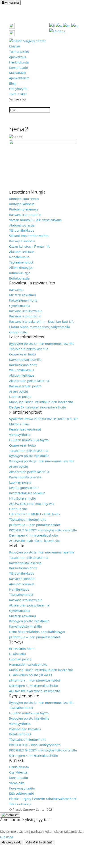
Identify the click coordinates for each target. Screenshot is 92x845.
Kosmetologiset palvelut (27, 493)
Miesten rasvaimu (22, 295)
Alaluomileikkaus (21, 252)
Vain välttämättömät (40, 842)
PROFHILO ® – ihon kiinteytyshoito (34, 745)
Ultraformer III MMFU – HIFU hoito (34, 514)
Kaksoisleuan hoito (23, 300)
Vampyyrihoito (20, 435)
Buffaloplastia (19, 278)
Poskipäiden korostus (25, 729)
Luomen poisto (20, 396)
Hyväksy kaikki (11, 842)
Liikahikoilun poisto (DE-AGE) (30, 675)
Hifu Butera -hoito (22, 498)
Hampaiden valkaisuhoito (28, 664)
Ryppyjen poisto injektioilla (29, 456)
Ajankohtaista (19, 78)
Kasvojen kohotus (22, 241)
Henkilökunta (19, 62)
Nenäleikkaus (19, 257)
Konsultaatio (18, 67)
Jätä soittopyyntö (21, 793)
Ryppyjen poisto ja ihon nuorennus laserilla (41, 343)
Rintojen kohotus (21, 204)
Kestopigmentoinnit (24, 488)
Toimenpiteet (19, 51)
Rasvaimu (16, 290)
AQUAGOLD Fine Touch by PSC (31, 504)
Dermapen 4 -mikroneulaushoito (33, 535)
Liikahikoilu (17, 654)
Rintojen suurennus (24, 199)
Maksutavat (17, 73)
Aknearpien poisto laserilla (29, 381)
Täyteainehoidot (21, 262)
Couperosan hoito (22, 354)
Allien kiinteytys (21, 267)
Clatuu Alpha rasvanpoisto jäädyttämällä (39, 327)
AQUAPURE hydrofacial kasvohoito (34, 541)
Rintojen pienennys (23, 209)
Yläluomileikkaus (21, 230)
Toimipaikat (18, 94)
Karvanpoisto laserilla (25, 359)
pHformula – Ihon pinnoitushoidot (34, 525)
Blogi (13, 83)
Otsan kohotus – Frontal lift (29, 246)
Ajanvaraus (17, 57)
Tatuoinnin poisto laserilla (28, 349)
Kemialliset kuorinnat (25, 429)
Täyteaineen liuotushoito (27, 519)
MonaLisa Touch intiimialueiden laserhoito (41, 402)
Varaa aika (11, 3)
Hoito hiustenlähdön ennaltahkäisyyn (37, 632)
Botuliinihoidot (20, 734)
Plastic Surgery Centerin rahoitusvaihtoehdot (42, 799)
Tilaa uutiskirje (20, 804)
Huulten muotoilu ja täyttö (28, 440)
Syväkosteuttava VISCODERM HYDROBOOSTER (43, 419)
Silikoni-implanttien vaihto (28, 236)
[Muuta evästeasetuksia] (10, 815)
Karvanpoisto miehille (25, 626)
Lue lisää (6, 837)
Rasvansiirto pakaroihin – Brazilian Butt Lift (41, 321)
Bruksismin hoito (21, 649)
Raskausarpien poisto (25, 386)
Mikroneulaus (19, 424)
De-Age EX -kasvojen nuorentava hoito (37, 407)
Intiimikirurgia (19, 273)
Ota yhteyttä (18, 89)
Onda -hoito (18, 332)
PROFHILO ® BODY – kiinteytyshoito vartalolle (43, 530)
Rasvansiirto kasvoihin (25, 311)
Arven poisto (18, 391)
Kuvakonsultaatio (22, 788)
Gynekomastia (19, 306)
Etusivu (14, 46)
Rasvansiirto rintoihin (25, 214)
